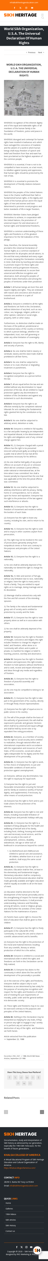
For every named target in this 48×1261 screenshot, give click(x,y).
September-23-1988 (17, 1058)
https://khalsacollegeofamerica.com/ (19, 1168)
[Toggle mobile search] (42, 17)
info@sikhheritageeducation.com (24, 2)
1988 (24, 1056)
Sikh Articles (11, 1220)
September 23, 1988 (15, 1039)
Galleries (9, 1208)
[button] (6, 1112)
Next (40, 52)
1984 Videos (11, 1214)
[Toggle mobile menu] (42, 14)
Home (8, 1203)
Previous (31, 52)
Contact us (10, 1231)
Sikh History (11, 1225)
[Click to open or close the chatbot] (37, 1250)
